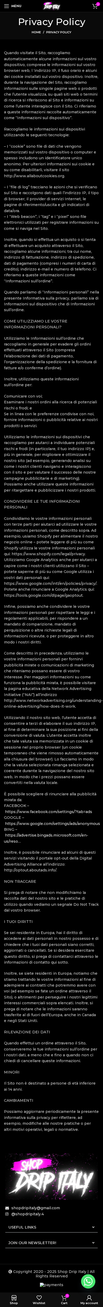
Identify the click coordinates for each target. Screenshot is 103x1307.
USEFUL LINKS (22, 1227)
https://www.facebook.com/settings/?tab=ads (48, 811)
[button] (51, 1227)
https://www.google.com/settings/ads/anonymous (52, 823)
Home (36, 32)
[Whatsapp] (88, 1281)
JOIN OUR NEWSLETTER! (32, 1242)
